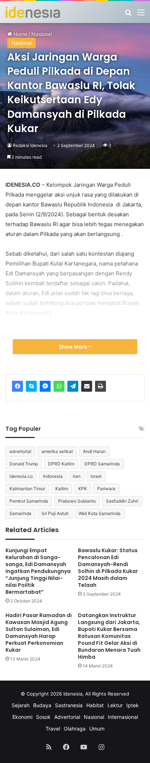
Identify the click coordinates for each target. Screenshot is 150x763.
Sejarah (20, 705)
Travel (53, 728)
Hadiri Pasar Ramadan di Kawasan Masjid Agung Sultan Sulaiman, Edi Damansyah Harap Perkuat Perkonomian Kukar (38, 633)
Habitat (95, 705)
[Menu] (141, 15)
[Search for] (128, 15)
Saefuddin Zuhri (122, 501)
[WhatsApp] (59, 386)
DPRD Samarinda (102, 463)
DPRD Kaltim (61, 463)
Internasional (123, 717)
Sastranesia (69, 705)
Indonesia (53, 476)
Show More (73, 347)
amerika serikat (57, 451)
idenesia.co (21, 476)
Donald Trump (23, 463)
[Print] (100, 386)
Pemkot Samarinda (28, 501)
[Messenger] (45, 386)
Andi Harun (94, 451)
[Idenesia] (32, 12)
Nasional (21, 43)
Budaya (42, 705)
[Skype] (31, 386)
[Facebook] (17, 386)
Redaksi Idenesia (30, 145)
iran (76, 476)
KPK (82, 488)
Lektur (115, 705)
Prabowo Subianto (77, 501)
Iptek (132, 705)
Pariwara (106, 488)
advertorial (20, 451)
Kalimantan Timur (27, 488)
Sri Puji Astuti (55, 513)
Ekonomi (22, 717)
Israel (96, 476)
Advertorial (67, 717)
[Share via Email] (86, 386)
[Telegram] (72, 386)
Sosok (43, 717)
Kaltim (61, 488)
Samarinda (20, 513)
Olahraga (75, 728)
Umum (96, 728)
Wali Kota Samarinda (100, 513)
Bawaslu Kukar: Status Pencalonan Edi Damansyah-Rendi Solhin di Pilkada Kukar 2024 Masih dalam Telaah (108, 568)
